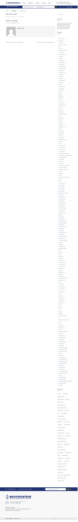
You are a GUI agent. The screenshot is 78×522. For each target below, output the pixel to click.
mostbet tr (61, 242)
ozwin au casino (62, 266)
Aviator (60, 100)
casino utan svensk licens (64, 153)
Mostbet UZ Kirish (62, 246)
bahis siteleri (61, 117)
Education (61, 173)
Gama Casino (61, 189)
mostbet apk (61, 216)
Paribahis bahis (62, 272)
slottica (60, 323)
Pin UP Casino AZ (62, 288)
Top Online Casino (62, 341)
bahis (60, 115)
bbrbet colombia (62, 125)
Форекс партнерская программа (65, 381)
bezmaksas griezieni (61, 404)
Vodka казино (60, 458)
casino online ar (62, 149)
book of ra (61, 135)
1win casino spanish (62, 44)
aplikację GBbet (60, 399)
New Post (61, 252)
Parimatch (61, 274)
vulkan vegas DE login (63, 359)
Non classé (14, 10)
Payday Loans (61, 276)
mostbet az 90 (61, 218)
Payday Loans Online (63, 278)
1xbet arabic (61, 60)
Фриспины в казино (63, 383)
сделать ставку (61, 480)
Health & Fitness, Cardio (63, 193)
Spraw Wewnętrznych (62, 449)
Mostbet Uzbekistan (63, 248)
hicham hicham (21, 16)
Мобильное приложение (62, 463)
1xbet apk (61, 58)
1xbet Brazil (61, 70)
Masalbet (61, 214)
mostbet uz (61, 244)
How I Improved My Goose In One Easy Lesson (46, 42)
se (59, 317)
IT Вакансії (61, 195)
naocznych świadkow (62, 438)
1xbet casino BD (62, 72)
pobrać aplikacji (66, 444)
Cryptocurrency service (63, 169)
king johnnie (61, 201)
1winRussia (61, 56)
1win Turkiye (61, 52)
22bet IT (60, 94)
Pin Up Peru (61, 290)
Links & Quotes (62, 210)
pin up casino (61, 286)
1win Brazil (61, 42)
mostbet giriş (61, 224)
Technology (61, 339)
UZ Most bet (61, 345)
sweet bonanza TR (62, 337)
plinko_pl (60, 307)
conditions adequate (61, 418)
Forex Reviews (62, 185)
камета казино (60, 472)
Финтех (60, 375)
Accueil (7, 10)
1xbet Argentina (62, 62)
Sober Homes (61, 325)
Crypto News (61, 163)
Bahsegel (61, 119)
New (60, 250)
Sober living (61, 327)
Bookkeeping (61, 137)
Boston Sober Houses (63, 139)
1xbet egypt (61, 74)
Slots (60, 321)
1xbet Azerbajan (62, 66)
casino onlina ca (62, 147)
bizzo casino (61, 133)
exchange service (67, 424)
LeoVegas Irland (62, 206)
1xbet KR (60, 84)
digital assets (60, 421)
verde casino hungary (63, 347)
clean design (64, 413)
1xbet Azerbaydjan (62, 68)
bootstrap (67, 410)
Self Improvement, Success (64, 319)
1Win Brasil (61, 40)
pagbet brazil (61, 268)
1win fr (60, 46)
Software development (63, 331)
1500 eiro (59, 393)
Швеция (60, 385)
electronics (60, 424)
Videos (60, 353)
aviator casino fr (62, 106)
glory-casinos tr (62, 191)
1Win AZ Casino (62, 38)
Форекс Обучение (62, 379)
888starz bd (61, 96)
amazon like (65, 393)
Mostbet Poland (62, 238)
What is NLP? (61, 365)
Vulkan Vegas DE (62, 357)
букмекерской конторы (62, 469)
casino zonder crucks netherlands (65, 155)
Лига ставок (66, 461)
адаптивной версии (61, 466)
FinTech (60, 179)
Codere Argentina (62, 157)
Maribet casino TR (62, 212)
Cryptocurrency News (63, 167)
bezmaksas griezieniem (62, 407)
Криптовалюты (62, 369)
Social (60, 329)
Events (60, 175)
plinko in (60, 305)
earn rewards (66, 421)
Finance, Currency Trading (64, 177)
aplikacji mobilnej (61, 396)
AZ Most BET (61, 111)
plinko (60, 303)
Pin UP (60, 282)
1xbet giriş (61, 76)
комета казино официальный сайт (64, 475)
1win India (61, 48)
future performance (61, 427)
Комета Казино (62, 367)
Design (60, 171)
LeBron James (67, 435)
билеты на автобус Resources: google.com (14, 42)
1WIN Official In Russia (63, 50)
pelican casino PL (62, 280)
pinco (60, 294)
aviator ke (61, 108)
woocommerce (67, 458)
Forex (60, 181)
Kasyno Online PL (62, 199)
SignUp (68, 489)
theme (59, 455)
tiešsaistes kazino (65, 455)
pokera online (60, 447)
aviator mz (61, 109)
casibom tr (61, 141)
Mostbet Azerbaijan (62, 220)
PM (59, 309)
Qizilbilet (60, 311)
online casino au (62, 262)
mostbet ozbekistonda (63, 236)
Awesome (67, 399)
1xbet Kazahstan (62, 80)
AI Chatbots (61, 98)
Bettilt (60, 129)
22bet (60, 92)
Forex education (62, 183)
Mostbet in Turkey (62, 226)
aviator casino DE (62, 104)
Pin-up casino (61, 292)
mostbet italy (61, 230)
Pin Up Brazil (61, 284)
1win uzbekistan (62, 54)
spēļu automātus (68, 452)
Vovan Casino (61, 355)
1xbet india (61, 78)
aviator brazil (61, 102)
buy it (59, 413)
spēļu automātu (60, 452)
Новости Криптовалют (63, 371)
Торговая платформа (63, 373)
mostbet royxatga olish (63, 240)
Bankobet (61, 121)
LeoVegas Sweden (62, 208)
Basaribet (61, 123)
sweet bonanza (62, 335)
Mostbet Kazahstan (62, 232)
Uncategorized (62, 343)
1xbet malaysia (61, 86)
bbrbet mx (61, 127)
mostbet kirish (61, 234)
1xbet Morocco (62, 88)
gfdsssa (13, 22)
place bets (60, 444)
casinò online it (62, 151)
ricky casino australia (63, 315)
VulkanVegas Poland (63, 363)
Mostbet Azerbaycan (63, 222)
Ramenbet (61, 313)
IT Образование (62, 197)
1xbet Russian (61, 90)
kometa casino (60, 435)
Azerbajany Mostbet (63, 113)
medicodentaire (9, 518)
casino (60, 143)
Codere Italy (61, 159)
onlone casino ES (62, 264)
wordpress (60, 461)
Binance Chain (60, 410)
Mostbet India (61, 228)
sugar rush (61, 333)
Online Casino (61, 260)
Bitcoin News (61, 131)
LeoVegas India (62, 204)
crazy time (61, 161)
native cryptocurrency (62, 441)
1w (59, 36)
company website (61, 416)
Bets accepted (60, 402)
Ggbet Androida (61, 430)
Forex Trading (61, 187)
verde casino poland (63, 349)
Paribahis (61, 270)
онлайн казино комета (62, 477)
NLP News (61, 256)
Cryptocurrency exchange (64, 165)
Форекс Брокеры (62, 377)
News (60, 254)
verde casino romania (63, 351)
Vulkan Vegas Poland (63, 361)
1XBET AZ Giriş (62, 64)
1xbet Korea (61, 82)
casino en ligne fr (62, 145)
